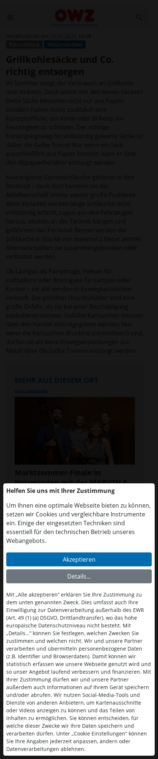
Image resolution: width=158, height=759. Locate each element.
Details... (79, 576)
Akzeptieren (79, 559)
